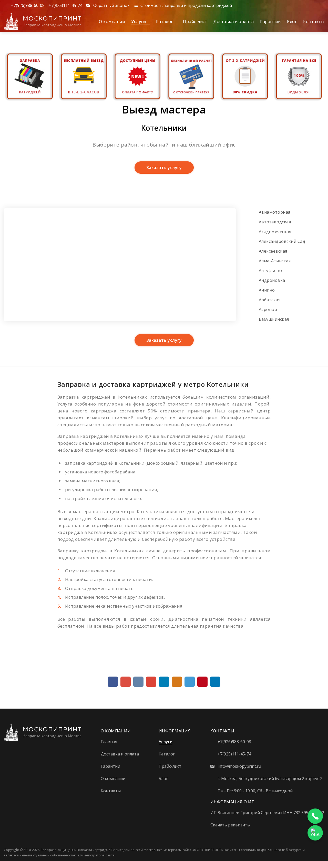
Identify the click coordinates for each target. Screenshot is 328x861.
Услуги (139, 21)
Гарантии (270, 21)
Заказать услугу (164, 167)
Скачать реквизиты (230, 825)
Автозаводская (275, 222)
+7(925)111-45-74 (65, 5)
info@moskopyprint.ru (239, 766)
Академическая (275, 231)
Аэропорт (269, 309)
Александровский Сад (282, 241)
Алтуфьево (270, 270)
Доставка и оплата (233, 21)
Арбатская (269, 300)
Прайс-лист (195, 21)
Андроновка (272, 280)
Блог (292, 21)
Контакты (313, 21)
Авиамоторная (274, 212)
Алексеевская (273, 251)
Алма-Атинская (275, 261)
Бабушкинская (274, 319)
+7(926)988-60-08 (28, 5)
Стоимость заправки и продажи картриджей (186, 5)
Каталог (165, 21)
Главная (109, 741)
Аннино (267, 290)
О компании (112, 21)
